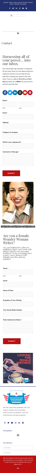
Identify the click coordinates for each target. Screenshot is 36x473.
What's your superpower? (12, 142)
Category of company (10, 132)
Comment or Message (11, 152)
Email (5, 113)
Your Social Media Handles (12, 310)
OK (18, 468)
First (4, 108)
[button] (18, 33)
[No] (29, 464)
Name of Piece (8, 290)
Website (5, 122)
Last (20, 108)
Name (5, 100)
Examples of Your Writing (12, 300)
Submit (11, 173)
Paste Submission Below (12, 320)
